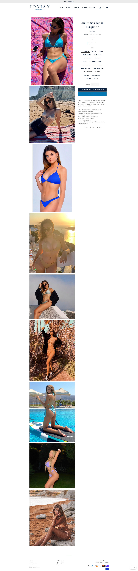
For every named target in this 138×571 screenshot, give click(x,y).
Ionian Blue (88, 58)
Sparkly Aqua (88, 71)
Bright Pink (87, 54)
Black (101, 51)
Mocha (89, 78)
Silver (100, 65)
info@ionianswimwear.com (63, 565)
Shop (68, 8)
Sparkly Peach (98, 68)
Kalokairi (97, 58)
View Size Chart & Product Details (92, 89)
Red (94, 65)
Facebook (60, 561)
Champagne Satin (95, 61)
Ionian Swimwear (104, 561)
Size (92, 39)
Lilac (85, 61)
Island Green (96, 75)
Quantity (88, 84)
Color (92, 48)
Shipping (86, 34)
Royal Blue (97, 54)
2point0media (105, 562)
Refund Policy (33, 563)
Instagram (61, 563)
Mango (86, 75)
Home (61, 8)
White (94, 51)
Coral (96, 78)
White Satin (86, 65)
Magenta (98, 71)
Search (31, 561)
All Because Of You (89, 8)
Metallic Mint (86, 68)
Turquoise (85, 51)
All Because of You (34, 567)
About (76, 8)
